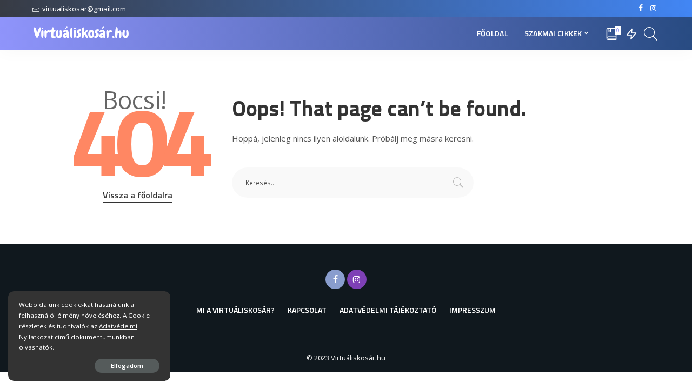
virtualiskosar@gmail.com (84, 9)
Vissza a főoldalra (137, 195)
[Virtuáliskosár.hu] (81, 33)
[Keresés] (651, 33)
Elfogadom (127, 365)
